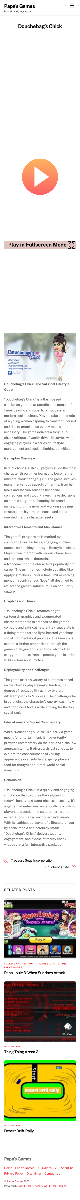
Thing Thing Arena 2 (21, 1052)
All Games (44, 1168)
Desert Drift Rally (19, 1131)
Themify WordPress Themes (49, 1185)
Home (8, 1168)
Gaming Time (58, 963)
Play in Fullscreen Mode (37, 244)
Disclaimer (34, 1173)
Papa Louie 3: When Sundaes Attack (34, 972)
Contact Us (52, 1173)
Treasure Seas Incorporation (32, 860)
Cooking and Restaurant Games (26, 963)
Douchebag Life (57, 867)
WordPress (25, 1185)
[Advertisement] (40, 72)
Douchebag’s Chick (40, 26)
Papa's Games (13, 967)
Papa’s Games (24, 1168)
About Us (67, 1168)
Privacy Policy (14, 1173)
